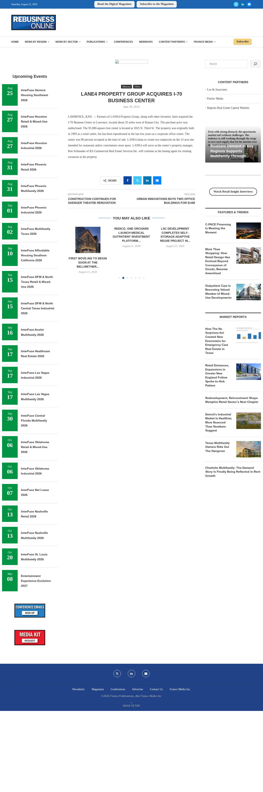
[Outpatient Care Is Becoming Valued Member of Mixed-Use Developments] (248, 292)
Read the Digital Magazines (114, 4)
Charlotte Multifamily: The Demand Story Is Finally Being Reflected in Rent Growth (232, 471)
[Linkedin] (242, 4)
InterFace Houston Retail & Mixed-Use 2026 (34, 121)
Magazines (98, 689)
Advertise (137, 689)
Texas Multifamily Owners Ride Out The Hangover (217, 447)
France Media (203, 41)
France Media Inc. (180, 689)
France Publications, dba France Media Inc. (136, 696)
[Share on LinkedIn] (147, 180)
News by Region (36, 41)
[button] (73, 252)
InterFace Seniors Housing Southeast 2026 (34, 95)
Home (15, 41)
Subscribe (242, 41)
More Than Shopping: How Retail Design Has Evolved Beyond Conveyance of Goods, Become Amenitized (217, 261)
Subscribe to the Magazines (157, 4)
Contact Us (156, 689)
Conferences (123, 41)
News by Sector (66, 41)
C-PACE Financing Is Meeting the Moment (218, 228)
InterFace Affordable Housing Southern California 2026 (35, 255)
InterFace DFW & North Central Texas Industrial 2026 (37, 308)
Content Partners (172, 41)
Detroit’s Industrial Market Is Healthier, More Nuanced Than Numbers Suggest (218, 422)
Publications (96, 41)
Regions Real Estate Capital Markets (228, 107)
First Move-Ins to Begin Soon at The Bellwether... (88, 262)
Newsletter (78, 689)
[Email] (249, 4)
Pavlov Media (215, 98)
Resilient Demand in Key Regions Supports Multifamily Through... (232, 151)
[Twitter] (236, 4)
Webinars (146, 41)
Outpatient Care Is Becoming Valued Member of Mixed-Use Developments (218, 291)
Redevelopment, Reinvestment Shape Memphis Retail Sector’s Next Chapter (231, 400)
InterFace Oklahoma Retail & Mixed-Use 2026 (35, 447)
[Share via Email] (157, 180)
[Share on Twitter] (137, 180)
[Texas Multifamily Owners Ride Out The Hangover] (248, 449)
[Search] (255, 64)
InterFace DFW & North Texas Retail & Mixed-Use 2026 (37, 282)
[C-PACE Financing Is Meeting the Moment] (248, 230)
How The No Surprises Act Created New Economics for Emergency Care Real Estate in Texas (216, 341)
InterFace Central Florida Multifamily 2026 (34, 420)
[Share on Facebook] (127, 180)
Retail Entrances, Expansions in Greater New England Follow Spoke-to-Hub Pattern (217, 375)
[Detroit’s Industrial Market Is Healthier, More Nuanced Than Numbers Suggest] (248, 421)
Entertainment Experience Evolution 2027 (36, 581)
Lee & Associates (217, 89)
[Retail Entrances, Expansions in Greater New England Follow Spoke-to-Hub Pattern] (248, 371)
